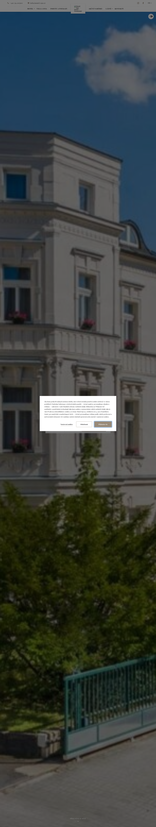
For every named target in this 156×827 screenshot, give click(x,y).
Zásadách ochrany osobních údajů (74, 407)
